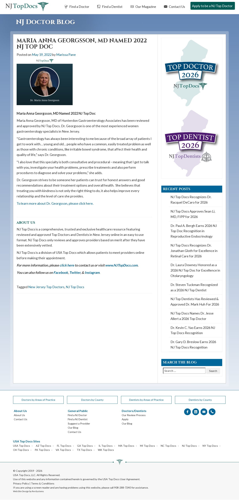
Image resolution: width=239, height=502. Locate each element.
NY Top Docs (210, 445)
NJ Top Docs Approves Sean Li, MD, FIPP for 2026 (192, 214)
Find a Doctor (79, 6)
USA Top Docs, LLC (24, 475)
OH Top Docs (21, 449)
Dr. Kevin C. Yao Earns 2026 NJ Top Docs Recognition (192, 330)
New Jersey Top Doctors (46, 287)
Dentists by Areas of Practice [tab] (146, 399)
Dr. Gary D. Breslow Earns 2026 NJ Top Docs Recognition (193, 344)
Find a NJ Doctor (77, 415)
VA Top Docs (63, 449)
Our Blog (73, 427)
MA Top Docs (126, 445)
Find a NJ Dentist (78, 419)
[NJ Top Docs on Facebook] (187, 411)
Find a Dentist (111, 6)
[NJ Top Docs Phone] (212, 411)
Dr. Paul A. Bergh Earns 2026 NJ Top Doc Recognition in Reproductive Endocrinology (193, 231)
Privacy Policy (21, 483)
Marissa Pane (66, 54)
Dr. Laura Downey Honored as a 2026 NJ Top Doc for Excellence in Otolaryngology (195, 270)
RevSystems (38, 491)
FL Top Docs (64, 445)
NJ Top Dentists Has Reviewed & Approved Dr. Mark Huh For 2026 (194, 301)
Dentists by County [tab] (200, 399)
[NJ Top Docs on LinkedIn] (195, 411)
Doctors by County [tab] (92, 399)
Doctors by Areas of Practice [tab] (38, 399)
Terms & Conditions (42, 483)
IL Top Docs (106, 445)
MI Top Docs (147, 445)
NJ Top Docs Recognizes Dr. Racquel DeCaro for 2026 (191, 199)
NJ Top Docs (75, 287)
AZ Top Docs (43, 445)
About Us (19, 415)
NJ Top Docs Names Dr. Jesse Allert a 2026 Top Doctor (192, 316)
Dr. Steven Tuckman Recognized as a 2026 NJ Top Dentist (194, 287)
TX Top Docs (84, 449)
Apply (125, 419)
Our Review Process (134, 415)
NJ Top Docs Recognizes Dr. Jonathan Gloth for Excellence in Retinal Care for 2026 (194, 250)
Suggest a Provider (79, 423)
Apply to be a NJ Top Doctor (212, 6)
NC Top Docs (168, 445)
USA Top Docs (21, 445)
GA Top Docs (85, 445)
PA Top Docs (42, 449)
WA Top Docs (106, 449)
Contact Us (176, 6)
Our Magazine (145, 6)
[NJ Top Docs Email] (204, 411)
